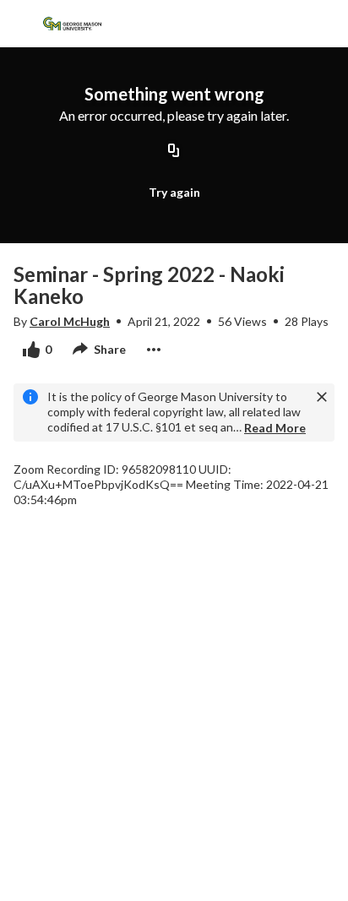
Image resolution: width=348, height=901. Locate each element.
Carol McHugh (70, 321)
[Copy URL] (174, 152)
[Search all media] (249, 23)
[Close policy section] (321, 397)
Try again (174, 192)
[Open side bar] (20, 23)
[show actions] (153, 349)
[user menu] (282, 23)
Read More (275, 428)
